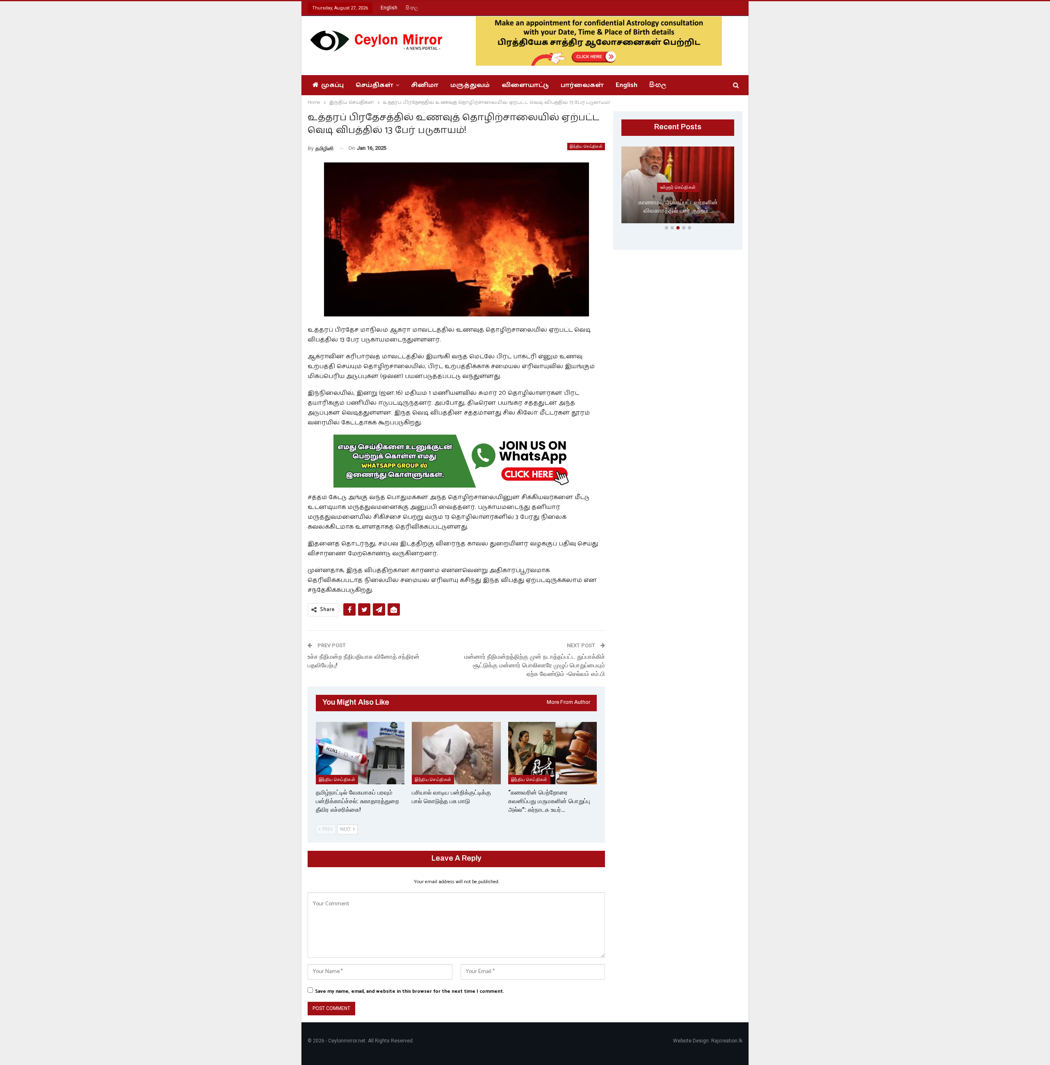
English (389, 8)
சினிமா (424, 85)
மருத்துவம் (470, 85)
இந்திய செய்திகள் (586, 146)
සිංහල (412, 8)
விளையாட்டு (525, 85)
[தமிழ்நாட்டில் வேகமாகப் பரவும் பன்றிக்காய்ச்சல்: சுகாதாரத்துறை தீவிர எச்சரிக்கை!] (360, 753)
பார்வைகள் (582, 85)
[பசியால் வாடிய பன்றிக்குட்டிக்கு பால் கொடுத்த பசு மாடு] (456, 753)
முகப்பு (332, 85)
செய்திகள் (374, 85)
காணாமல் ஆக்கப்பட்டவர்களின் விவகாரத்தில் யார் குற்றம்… (678, 207)
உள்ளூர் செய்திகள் (678, 187)
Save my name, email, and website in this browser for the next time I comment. (409, 991)
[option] (677, 187)
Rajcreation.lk (726, 1041)
